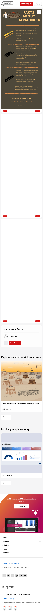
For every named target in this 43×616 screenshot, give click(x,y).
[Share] (6, 343)
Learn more (21, 506)
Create (5, 538)
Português (16, 567)
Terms (5, 599)
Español (22, 567)
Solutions (6, 545)
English (5, 567)
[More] (39, 12)
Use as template (26, 3)
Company (6, 553)
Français (27, 567)
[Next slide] (8, 417)
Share (5, 216)
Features (6, 541)
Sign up (38, 4)
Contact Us (6, 563)
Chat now (15, 563)
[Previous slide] (4, 417)
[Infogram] (7, 3)
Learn (5, 549)
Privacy (11, 599)
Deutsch (10, 567)
